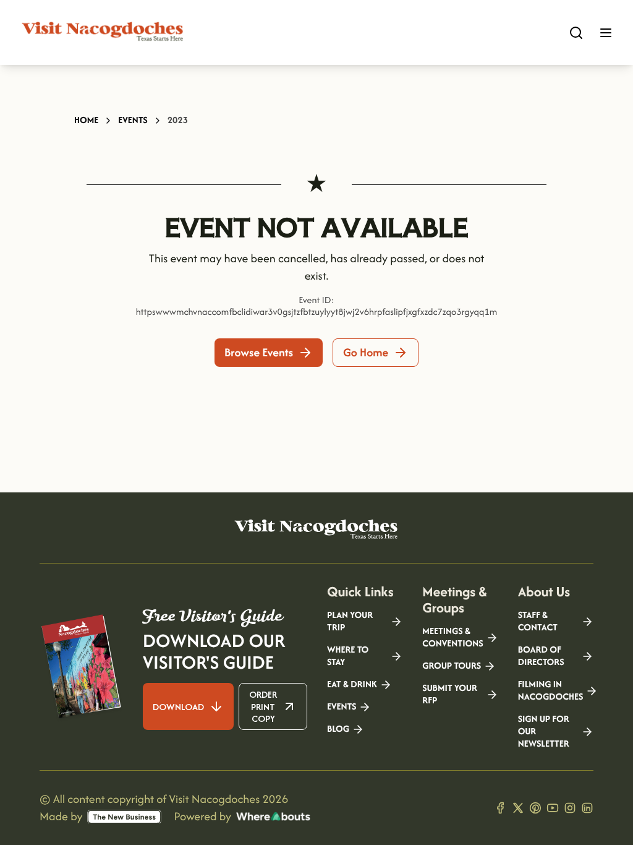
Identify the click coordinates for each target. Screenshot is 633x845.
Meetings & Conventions (452, 637)
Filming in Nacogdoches (551, 691)
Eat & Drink (352, 685)
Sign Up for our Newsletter (543, 731)
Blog (338, 729)
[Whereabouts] (273, 816)
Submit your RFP (449, 694)
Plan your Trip (350, 621)
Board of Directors (541, 656)
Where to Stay (347, 656)
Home (86, 120)
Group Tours (451, 666)
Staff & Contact (538, 621)
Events (132, 120)
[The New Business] (124, 817)
